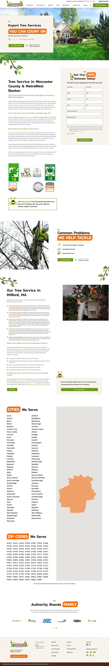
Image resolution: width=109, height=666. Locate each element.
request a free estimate (40, 384)
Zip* (87, 105)
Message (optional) (71, 117)
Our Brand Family (71, 649)
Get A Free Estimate (100, 5)
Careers (69, 645)
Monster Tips (54, 645)
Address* (69, 99)
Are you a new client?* (72, 111)
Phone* (68, 93)
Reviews (69, 642)
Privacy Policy (81, 131)
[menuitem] (29, 5)
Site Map (53, 655)
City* (87, 99)
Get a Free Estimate (84, 140)
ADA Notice (70, 652)
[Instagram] (90, 645)
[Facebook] (87, 645)
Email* (87, 93)
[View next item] (57, 628)
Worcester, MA (29, 117)
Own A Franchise (55, 649)
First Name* (70, 87)
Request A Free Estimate (18, 656)
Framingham (21, 381)
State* (68, 105)
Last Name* (88, 87)
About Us (12, 389)
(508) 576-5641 (103, 1)
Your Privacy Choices (53, 664)
